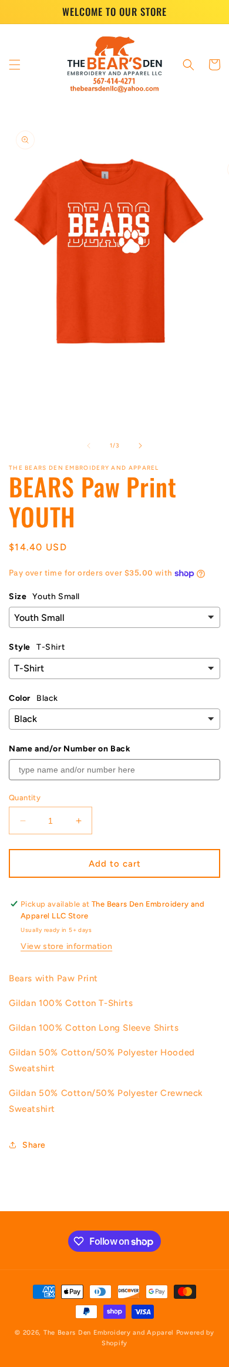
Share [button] (34, 1145)
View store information (66, 946)
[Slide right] (140, 446)
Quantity (25, 797)
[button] (15, 65)
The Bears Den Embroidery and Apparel (109, 1332)
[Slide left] (89, 446)
